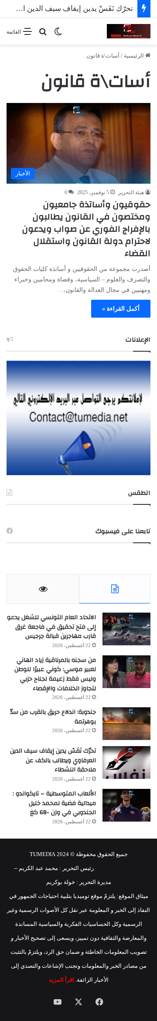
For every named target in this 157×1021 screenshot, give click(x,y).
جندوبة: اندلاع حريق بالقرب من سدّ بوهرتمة (53, 716)
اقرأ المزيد (61, 979)
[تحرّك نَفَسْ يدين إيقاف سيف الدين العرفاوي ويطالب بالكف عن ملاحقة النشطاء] (126, 762)
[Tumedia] (128, 31)
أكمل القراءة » (121, 308)
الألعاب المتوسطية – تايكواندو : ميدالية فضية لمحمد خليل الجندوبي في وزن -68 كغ (54, 803)
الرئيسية (134, 55)
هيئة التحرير (131, 192)
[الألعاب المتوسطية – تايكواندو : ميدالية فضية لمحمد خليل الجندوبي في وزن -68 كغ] (126, 805)
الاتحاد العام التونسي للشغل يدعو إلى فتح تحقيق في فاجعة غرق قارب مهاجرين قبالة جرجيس (51, 627)
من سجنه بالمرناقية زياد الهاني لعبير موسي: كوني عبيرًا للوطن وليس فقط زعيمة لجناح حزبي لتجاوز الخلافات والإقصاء (55, 674)
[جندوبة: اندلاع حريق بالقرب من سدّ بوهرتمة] (126, 723)
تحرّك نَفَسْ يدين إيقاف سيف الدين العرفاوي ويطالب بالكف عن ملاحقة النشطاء (53, 760)
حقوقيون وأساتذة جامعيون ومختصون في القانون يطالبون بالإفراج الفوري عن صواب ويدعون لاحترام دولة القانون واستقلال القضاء (86, 228)
